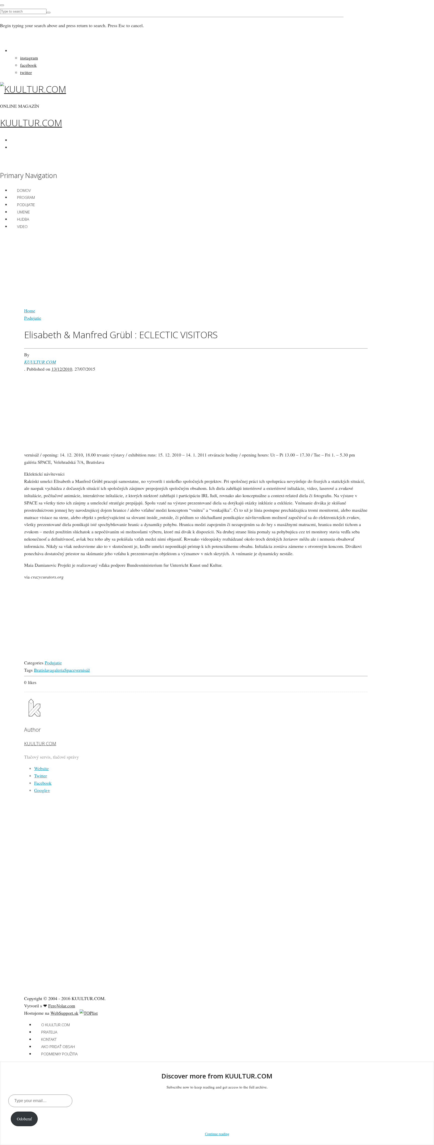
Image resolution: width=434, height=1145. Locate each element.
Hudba (23, 219)
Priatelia (49, 1032)
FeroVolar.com (61, 1006)
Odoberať (24, 1118)
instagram (29, 58)
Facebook (42, 783)
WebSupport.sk (64, 1013)
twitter (26, 72)
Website (41, 768)
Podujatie (26, 204)
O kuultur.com (55, 1024)
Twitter (40, 776)
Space (69, 670)
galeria (58, 670)
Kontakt (49, 1039)
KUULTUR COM (40, 362)
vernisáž (82, 670)
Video (22, 226)
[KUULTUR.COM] (33, 89)
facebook (28, 65)
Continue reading (217, 1133)
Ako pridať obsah (58, 1046)
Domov (24, 190)
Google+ (42, 790)
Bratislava (43, 670)
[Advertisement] (196, 269)
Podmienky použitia (59, 1053)
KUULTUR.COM (31, 123)
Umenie (23, 211)
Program (26, 197)
